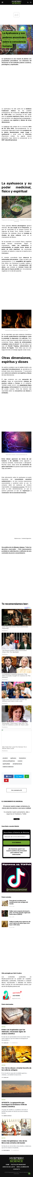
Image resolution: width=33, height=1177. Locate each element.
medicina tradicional (8, 766)
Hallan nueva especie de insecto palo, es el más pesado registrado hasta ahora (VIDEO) (19, 912)
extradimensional (17, 763)
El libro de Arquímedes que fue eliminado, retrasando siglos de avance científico (14, 1032)
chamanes (25, 60)
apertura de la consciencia (22, 118)
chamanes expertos (18, 487)
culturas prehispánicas (9, 761)
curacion (20, 761)
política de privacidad (19, 851)
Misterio (4, 28)
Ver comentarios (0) (16, 790)
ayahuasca (13, 758)
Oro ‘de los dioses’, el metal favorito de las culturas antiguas (16, 1069)
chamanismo (22, 758)
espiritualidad (6, 763)
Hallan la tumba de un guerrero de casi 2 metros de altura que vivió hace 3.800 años (19, 923)
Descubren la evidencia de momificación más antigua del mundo (18, 902)
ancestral (5, 758)
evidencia (6, 126)
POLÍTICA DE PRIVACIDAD (18, 1164)
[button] (2, 2)
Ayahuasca (5, 253)
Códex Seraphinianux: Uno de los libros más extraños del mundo (14, 1142)
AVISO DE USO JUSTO (9, 1167)
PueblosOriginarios (26, 538)
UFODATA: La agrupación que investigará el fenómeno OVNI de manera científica (14, 1105)
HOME (7, 1164)
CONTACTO (16, 1169)
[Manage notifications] (29, 1173)
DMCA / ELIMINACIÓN (23, 1167)
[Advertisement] (16, 84)
